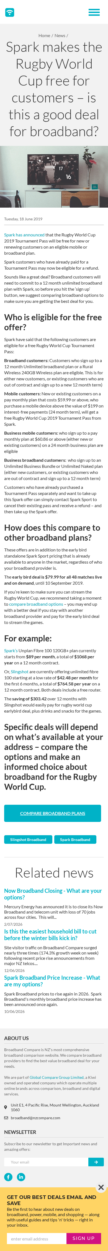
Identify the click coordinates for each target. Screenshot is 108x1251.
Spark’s (11, 650)
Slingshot (20, 671)
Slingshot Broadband (28, 839)
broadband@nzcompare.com (35, 1117)
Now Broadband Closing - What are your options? (53, 894)
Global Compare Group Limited (57, 1077)
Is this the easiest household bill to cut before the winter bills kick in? (50, 934)
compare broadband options (36, 604)
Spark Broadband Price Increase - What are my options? (52, 980)
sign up (84, 1238)
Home (44, 35)
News (60, 35)
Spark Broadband (75, 839)
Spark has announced (24, 234)
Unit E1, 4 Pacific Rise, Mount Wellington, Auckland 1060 (55, 1107)
